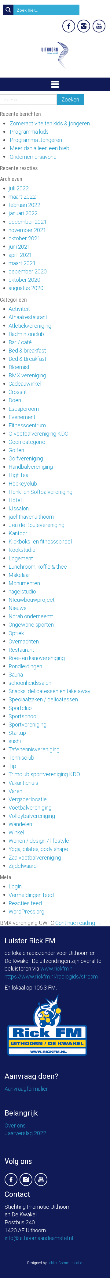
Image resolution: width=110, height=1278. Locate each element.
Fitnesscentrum (27, 425)
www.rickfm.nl (57, 968)
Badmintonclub (26, 334)
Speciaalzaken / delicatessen (43, 699)
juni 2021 (19, 246)
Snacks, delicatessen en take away (49, 691)
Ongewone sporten (31, 624)
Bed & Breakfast (27, 359)
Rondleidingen (25, 666)
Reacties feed (25, 903)
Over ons (15, 1125)
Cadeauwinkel (25, 383)
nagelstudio (22, 591)
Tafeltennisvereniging (34, 749)
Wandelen (20, 824)
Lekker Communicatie (65, 1263)
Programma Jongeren (36, 140)
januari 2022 (23, 213)
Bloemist (19, 367)
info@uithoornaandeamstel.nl (39, 1238)
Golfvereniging (26, 458)
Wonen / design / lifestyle (39, 840)
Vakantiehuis (23, 783)
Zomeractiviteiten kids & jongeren (50, 123)
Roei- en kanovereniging (37, 658)
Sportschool (23, 716)
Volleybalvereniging (32, 816)
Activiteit (19, 309)
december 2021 (28, 222)
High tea (18, 475)
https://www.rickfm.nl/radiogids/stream (51, 976)
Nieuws (18, 608)
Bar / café (20, 342)
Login (15, 886)
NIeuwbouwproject (32, 600)
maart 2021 (22, 263)
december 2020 (28, 271)
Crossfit (18, 392)
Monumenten (24, 583)
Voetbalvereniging (30, 807)
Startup (17, 733)
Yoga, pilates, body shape (38, 849)
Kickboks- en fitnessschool (40, 541)
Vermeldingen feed (31, 895)
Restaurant (21, 650)
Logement (21, 558)
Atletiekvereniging (30, 325)
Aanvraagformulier (26, 1088)
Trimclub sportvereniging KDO (44, 774)
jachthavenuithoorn (31, 516)
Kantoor (18, 533)
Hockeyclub (23, 483)
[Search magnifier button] (8, 10)
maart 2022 (22, 196)
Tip (12, 766)
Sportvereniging (27, 724)
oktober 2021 (24, 238)
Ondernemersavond (33, 157)
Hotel (15, 500)
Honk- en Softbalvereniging (40, 492)
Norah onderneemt (31, 616)
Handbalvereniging (31, 467)
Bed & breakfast (27, 350)
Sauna (16, 674)
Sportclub (20, 708)
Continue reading (78, 923)
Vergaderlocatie (28, 799)
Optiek (16, 633)
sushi (15, 741)
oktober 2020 (24, 280)
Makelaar (19, 575)
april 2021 (20, 255)
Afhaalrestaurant (28, 317)
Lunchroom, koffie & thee (38, 566)
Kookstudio (22, 550)
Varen (15, 791)
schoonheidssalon (30, 683)
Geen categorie (27, 442)
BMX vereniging (27, 375)
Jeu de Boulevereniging (36, 525)
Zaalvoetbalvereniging (35, 857)
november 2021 (27, 230)
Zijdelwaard (23, 866)
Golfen (16, 450)
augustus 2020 (26, 288)
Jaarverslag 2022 (25, 1133)
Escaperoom (24, 409)
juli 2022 (19, 188)
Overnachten (24, 641)
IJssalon (19, 508)
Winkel (16, 832)
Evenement (22, 417)
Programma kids (29, 131)
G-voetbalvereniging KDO (38, 433)
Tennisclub (21, 757)
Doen (15, 400)
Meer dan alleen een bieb (39, 148)
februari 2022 (24, 205)
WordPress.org (26, 911)
